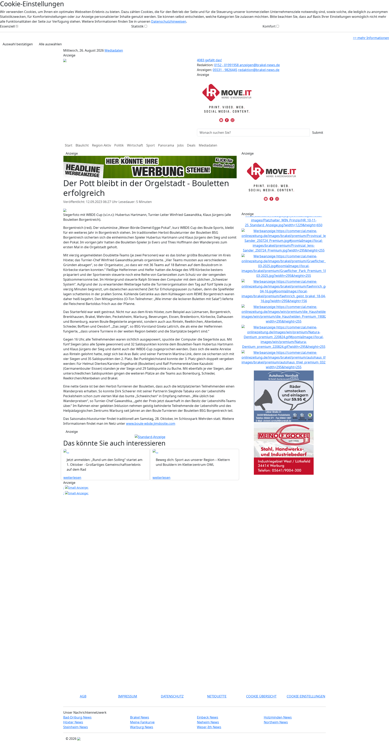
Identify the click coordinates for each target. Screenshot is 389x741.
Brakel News (139, 717)
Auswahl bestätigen (18, 44)
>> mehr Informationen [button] (371, 38)
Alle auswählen (50, 44)
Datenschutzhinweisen (168, 21)
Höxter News (73, 722)
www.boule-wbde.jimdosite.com (150, 423)
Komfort (269, 26)
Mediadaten (114, 50)
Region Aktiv (101, 145)
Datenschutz (172, 696)
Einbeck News (207, 717)
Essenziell (7, 26)
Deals (191, 145)
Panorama (166, 145)
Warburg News (141, 727)
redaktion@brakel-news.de (258, 70)
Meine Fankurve (142, 722)
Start (68, 145)
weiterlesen (72, 477)
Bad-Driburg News (77, 717)
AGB (83, 696)
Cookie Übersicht (261, 696)
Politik (119, 145)
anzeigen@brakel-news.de (259, 65)
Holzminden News (278, 717)
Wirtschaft (135, 145)
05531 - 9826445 (225, 70)
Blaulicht (82, 145)
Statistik (137, 26)
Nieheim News (208, 722)
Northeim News (276, 722)
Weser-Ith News (209, 727)
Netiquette (217, 696)
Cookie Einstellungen (306, 696)
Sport (150, 145)
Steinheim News (75, 727)
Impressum (127, 696)
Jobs (180, 145)
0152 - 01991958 (226, 65)
